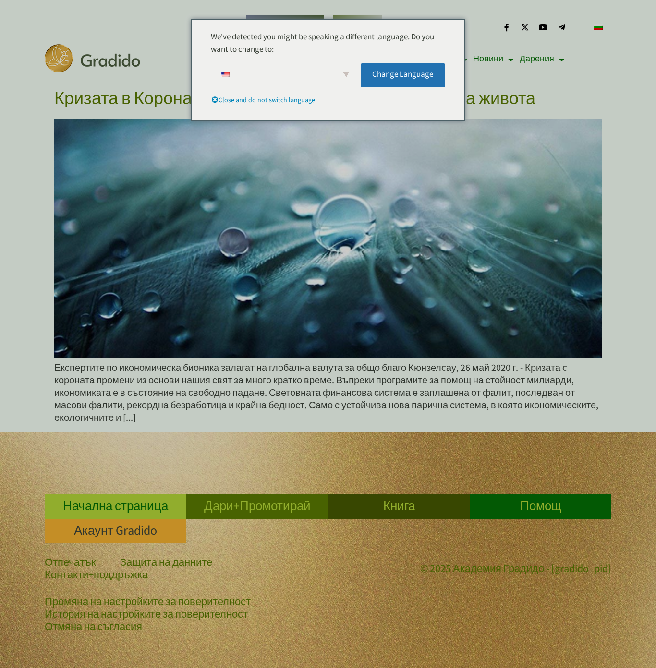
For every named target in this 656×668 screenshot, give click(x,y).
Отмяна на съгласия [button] (93, 628)
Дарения (537, 59)
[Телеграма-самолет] (562, 27)
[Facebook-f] (506, 27)
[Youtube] (543, 27)
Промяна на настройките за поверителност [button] (148, 603)
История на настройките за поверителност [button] (146, 615)
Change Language (402, 75)
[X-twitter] (525, 27)
